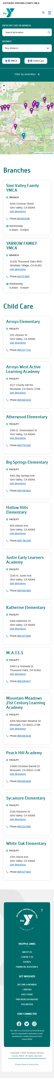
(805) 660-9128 (24, 736)
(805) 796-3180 (24, 540)
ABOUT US (27, 952)
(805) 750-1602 (24, 445)
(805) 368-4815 (24, 490)
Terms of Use (33, 1065)
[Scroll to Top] (42, 910)
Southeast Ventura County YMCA (21, 3)
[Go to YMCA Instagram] (34, 1024)
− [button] (4, 90)
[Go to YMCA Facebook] (19, 1024)
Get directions (18, 211)
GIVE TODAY (27, 994)
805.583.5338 (23, 218)
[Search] (49, 32)
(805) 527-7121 (24, 350)
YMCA (14, 60)
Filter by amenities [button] (25, 74)
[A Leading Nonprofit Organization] (9, 13)
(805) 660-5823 (24, 590)
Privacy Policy (20, 1065)
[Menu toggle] (49, 12)
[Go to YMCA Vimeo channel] (27, 1024)
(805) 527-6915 (24, 872)
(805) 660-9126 (24, 400)
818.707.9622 (23, 276)
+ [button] (4, 85)
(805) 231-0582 (24, 826)
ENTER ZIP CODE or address (16, 25)
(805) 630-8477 (24, 681)
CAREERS (27, 989)
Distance (7, 41)
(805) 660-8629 (24, 781)
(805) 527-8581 (24, 636)
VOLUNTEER (27, 1004)
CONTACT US (27, 957)
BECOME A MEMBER (27, 984)
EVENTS (27, 962)
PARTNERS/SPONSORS (27, 999)
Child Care (38, 60)
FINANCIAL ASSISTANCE (27, 966)
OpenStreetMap (47, 153)
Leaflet (37, 153)
